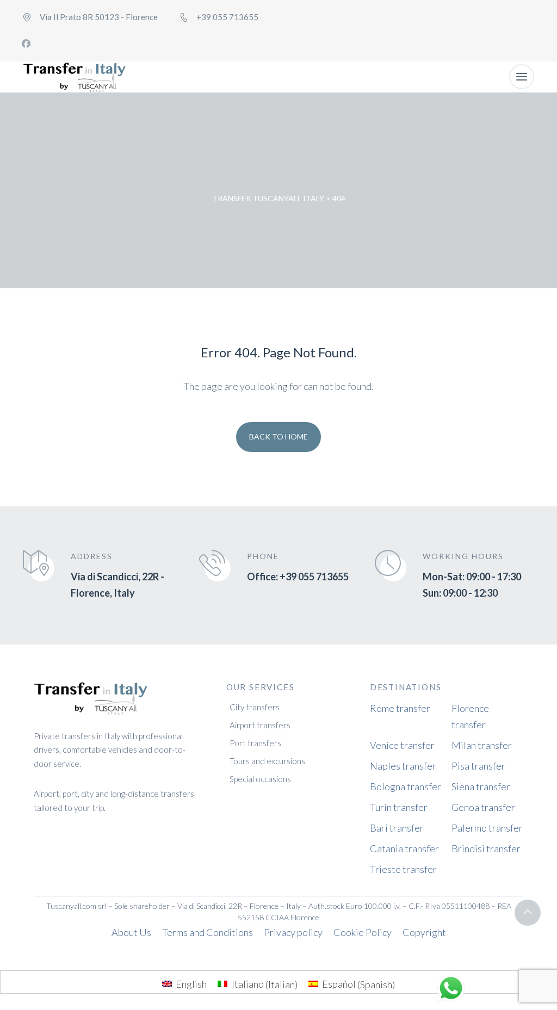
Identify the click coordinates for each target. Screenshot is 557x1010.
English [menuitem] (191, 984)
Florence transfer (470, 716)
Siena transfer (480, 786)
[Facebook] (26, 43)
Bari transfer (397, 828)
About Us (131, 932)
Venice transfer (402, 745)
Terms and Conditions (207, 932)
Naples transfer (403, 766)
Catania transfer (404, 848)
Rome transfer (400, 708)
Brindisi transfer (486, 848)
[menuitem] (184, 984)
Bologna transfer (405, 786)
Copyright (424, 932)
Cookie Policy (362, 932)
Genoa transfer (483, 807)
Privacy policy (293, 932)
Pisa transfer (478, 766)
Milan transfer (481, 745)
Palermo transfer (487, 828)
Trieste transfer (403, 869)
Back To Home (278, 436)
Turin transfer (399, 807)
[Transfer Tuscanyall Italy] (74, 76)
